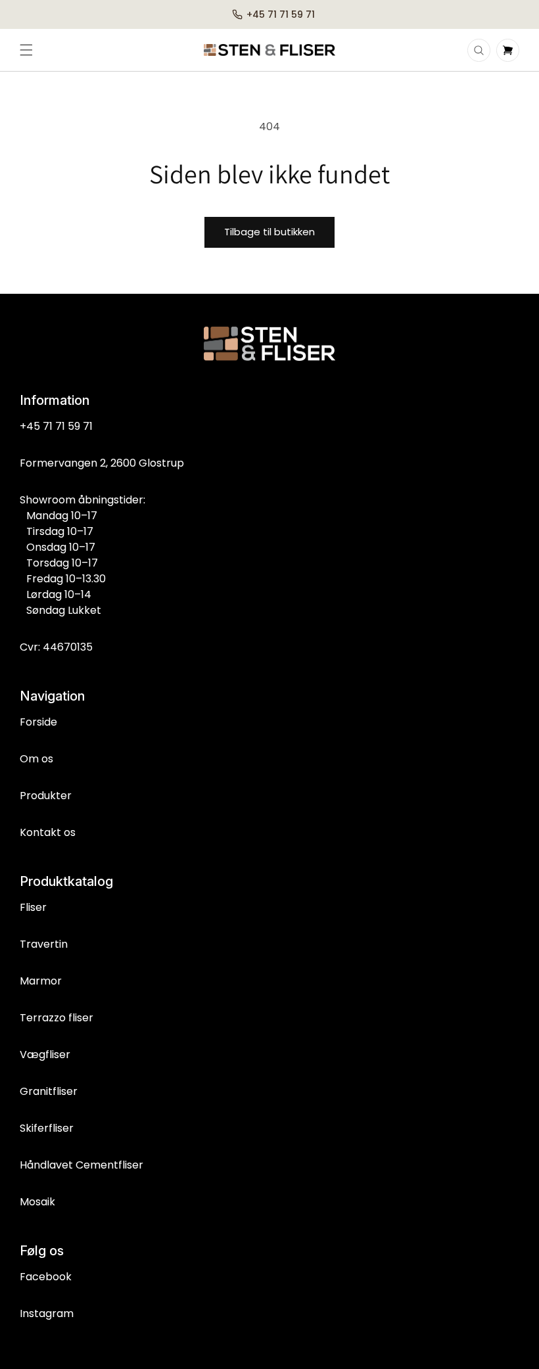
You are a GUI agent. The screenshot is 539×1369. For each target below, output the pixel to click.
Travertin (44, 944)
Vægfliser (45, 1054)
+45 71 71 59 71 (56, 426)
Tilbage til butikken (269, 232)
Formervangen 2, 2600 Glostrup (102, 463)
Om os (36, 758)
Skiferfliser (47, 1128)
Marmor (41, 980)
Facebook (46, 1276)
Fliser (33, 907)
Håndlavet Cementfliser (81, 1164)
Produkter (46, 795)
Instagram (47, 1313)
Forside (38, 722)
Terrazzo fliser (56, 1017)
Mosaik (37, 1201)
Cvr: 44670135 (56, 647)
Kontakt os (48, 832)
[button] (26, 49)
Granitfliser (49, 1091)
